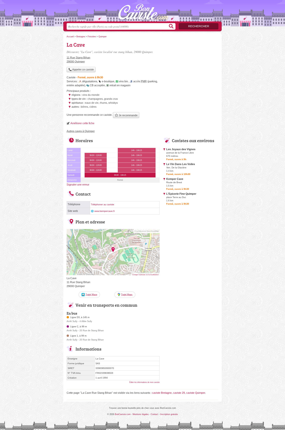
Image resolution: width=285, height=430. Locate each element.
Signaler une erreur (78, 184)
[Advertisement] (190, 64)
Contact (154, 414)
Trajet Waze (91, 294)
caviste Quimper (195, 392)
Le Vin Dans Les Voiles (180, 164)
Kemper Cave (174, 179)
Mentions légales (141, 414)
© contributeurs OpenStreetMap (146, 231)
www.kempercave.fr (104, 211)
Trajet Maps (126, 294)
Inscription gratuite (169, 414)
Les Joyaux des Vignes (180, 149)
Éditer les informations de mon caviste (144, 382)
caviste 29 (179, 392)
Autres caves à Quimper (81, 131)
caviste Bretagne (162, 392)
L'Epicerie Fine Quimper (181, 193)
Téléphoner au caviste (102, 204)
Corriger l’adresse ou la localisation (145, 275)
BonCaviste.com (142, 11)
